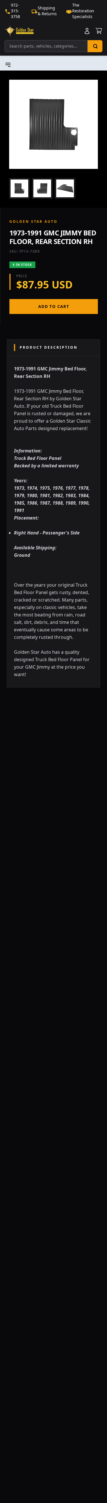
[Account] (87, 31)
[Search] (95, 46)
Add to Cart (53, 306)
